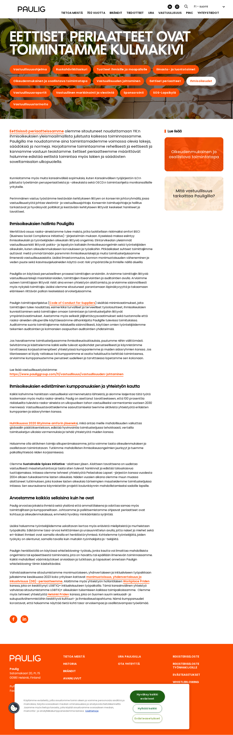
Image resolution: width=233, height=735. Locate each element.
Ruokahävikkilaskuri (71, 69)
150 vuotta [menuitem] (96, 13)
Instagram (177, 7)
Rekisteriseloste (186, 656)
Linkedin (24, 619)
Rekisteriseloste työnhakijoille (186, 666)
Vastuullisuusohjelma (30, 69)
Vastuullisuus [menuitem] (170, 13)
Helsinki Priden (58, 594)
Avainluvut (72, 678)
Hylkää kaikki (147, 708)
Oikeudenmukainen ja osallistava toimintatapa (50, 81)
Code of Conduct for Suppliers (72, 303)
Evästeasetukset (147, 718)
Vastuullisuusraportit (30, 93)
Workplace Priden (136, 581)
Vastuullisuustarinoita (30, 104)
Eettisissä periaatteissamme (37, 131)
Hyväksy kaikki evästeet (147, 696)
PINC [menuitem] (189, 13)
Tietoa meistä (74, 656)
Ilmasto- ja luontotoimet (175, 69)
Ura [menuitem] (151, 13)
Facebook (13, 619)
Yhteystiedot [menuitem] (208, 13)
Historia (70, 664)
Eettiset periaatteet (165, 81)
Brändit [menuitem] (116, 13)
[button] (14, 708)
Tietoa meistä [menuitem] (72, 13)
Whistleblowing (186, 682)
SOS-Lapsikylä (164, 93)
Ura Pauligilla (129, 656)
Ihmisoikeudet (201, 81)
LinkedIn (170, 7)
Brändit (69, 671)
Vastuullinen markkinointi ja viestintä (85, 93)
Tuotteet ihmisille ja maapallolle (122, 69)
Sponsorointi (134, 93)
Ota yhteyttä (129, 664)
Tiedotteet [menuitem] (135, 13)
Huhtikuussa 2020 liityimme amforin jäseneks (43, 423)
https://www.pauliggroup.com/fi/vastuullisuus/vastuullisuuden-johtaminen (66, 374)
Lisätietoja (91, 710)
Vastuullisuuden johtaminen (118, 81)
